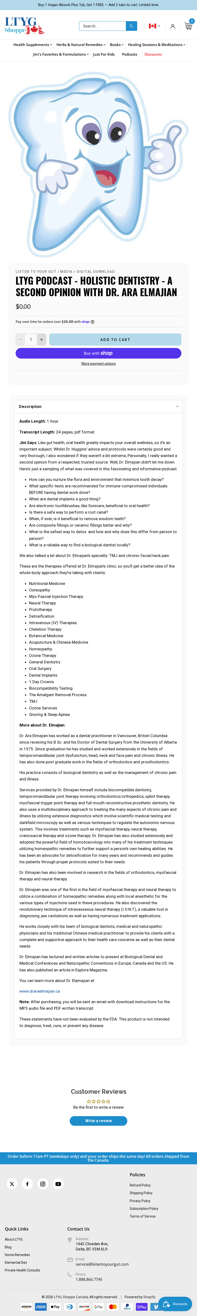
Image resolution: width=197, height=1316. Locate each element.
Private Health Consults (22, 1270)
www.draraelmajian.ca (39, 991)
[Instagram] (43, 1184)
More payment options (98, 364)
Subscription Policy (144, 1209)
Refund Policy (140, 1185)
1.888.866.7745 (89, 1279)
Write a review (98, 1121)
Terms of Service (143, 1216)
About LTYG (14, 1239)
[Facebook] (27, 1184)
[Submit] (131, 26)
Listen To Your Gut (36, 272)
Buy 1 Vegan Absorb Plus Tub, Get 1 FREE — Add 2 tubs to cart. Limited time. (98, 5)
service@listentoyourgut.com (102, 1264)
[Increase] (41, 339)
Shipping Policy (141, 1193)
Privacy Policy (140, 1201)
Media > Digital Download (87, 272)
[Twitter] (12, 1184)
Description (30, 406)
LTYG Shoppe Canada (71, 1297)
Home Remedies (17, 1255)
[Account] (173, 26)
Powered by (134, 1297)
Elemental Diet (16, 1262)
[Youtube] (58, 1184)
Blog (8, 1247)
